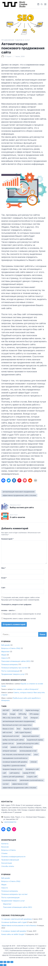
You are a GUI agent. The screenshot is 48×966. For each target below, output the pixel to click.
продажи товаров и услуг (12, 769)
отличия (34, 762)
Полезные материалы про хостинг (14, 668)
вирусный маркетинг (31, 736)
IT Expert (8, 56)
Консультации (6, 863)
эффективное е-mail (19, 784)
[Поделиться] (8, 962)
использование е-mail (28, 751)
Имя (3, 568)
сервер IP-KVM (28, 773)
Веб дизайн (5, 645)
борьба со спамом (31, 729)
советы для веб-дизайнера (13, 776)
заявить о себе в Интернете (21, 747)
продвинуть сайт (32, 769)
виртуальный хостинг (11, 736)
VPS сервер (34, 714)
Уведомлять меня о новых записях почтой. (19, 618)
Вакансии (5, 847)
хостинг (6, 784)
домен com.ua (8, 743)
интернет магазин (9, 751)
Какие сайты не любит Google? (13, 934)
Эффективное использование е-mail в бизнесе (18, 925)
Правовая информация (10, 860)
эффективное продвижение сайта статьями (19, 495)
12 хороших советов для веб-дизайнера (16, 919)
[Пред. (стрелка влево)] (1, 965)
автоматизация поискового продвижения (18, 492)
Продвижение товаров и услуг (15, 40)
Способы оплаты (7, 866)
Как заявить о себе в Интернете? (25, 689)
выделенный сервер (35, 740)
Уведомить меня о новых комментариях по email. (22, 614)
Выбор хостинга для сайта (22, 507)
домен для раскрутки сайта (27, 743)
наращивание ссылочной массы (15, 758)
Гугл (25, 718)
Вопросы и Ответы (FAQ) (10, 648)
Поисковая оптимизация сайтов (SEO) (15, 661)
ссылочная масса (9, 780)
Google (12, 714)
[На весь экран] (4, 962)
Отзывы (4, 853)
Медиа (3, 655)
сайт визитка (14, 773)
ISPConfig (22, 714)
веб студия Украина (23, 732)
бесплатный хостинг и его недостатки (17, 725)
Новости (4, 658)
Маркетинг (5, 651)
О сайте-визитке (17, 517)
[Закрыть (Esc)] (11, 962)
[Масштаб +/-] (1, 962)
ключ (36, 754)
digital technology (32, 710)
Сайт (3, 588)
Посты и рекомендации (10, 671)
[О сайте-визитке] (4, 516)
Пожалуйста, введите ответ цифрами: (16, 604)
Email (4, 578)
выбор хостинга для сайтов (13, 740)
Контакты (4, 844)
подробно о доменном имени (14, 765)
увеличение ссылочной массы (31, 780)
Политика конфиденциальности (13, 856)
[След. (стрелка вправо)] (4, 965)
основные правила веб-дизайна (15, 762)
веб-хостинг (7, 732)
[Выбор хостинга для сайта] (4, 506)
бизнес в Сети (8, 729)
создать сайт (32, 776)
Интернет (34, 718)
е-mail (5, 747)
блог (18, 729)
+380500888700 (9, 822)
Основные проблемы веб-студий (14, 922)
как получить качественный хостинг (16, 754)
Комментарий (7, 539)
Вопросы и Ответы (8, 850)
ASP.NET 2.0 (17, 710)
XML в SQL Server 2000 (11, 718)
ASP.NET (6, 710)
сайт (4, 773)
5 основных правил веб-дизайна (13, 931)
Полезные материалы (9, 664)
